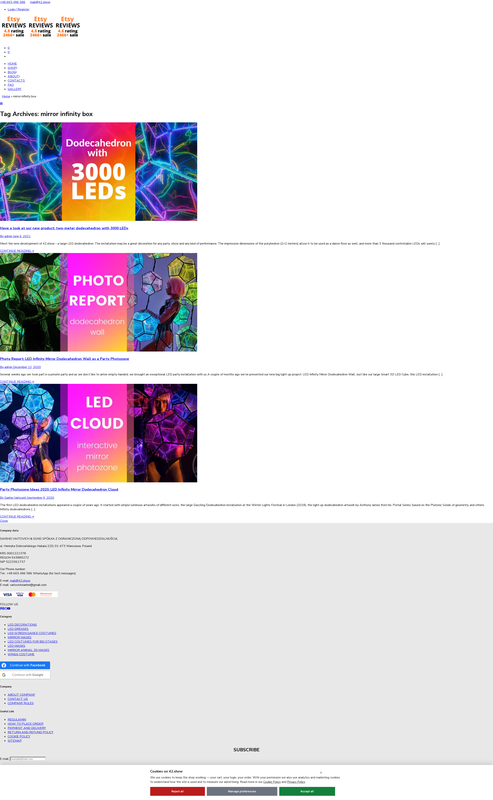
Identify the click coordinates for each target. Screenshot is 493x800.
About (13, 76)
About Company (21, 695)
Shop (12, 68)
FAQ (11, 85)
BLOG (12, 72)
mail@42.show (40, 2)
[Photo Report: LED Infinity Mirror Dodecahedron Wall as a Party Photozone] (98, 350)
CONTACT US (18, 699)
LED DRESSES (18, 629)
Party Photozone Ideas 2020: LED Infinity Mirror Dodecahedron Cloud (59, 489)
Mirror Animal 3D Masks (28, 650)
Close (4, 521)
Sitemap (15, 741)
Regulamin (17, 719)
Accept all (307, 791)
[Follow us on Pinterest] (3, 608)
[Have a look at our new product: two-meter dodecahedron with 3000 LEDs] (98, 220)
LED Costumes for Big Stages (33, 642)
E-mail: (5, 759)
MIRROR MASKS (19, 637)
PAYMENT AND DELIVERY (27, 728)
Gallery (14, 89)
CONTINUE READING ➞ (17, 251)
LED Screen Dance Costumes (32, 633)
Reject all (177, 791)
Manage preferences (242, 791)
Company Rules (21, 703)
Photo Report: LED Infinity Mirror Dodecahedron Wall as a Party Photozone (64, 358)
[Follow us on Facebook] (1, 608)
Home (12, 64)
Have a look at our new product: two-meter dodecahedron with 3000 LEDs (64, 228)
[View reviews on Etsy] (40, 40)
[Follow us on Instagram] (5, 608)
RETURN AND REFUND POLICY (30, 732)
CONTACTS (16, 80)
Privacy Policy (296, 782)
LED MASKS (16, 646)
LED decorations (22, 625)
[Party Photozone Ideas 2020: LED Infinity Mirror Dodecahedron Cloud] (98, 481)
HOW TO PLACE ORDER (25, 724)
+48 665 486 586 (12, 2)
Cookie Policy (19, 736)
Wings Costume (21, 654)
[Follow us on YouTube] (8, 608)
